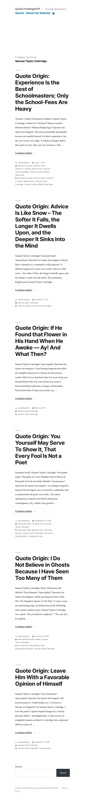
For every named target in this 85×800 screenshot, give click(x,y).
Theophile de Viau (35, 536)
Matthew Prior (37, 530)
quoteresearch (24, 163)
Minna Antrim (37, 169)
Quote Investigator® (27, 8)
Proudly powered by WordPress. (45, 788)
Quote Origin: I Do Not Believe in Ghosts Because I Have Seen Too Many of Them (42, 568)
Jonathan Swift (38, 524)
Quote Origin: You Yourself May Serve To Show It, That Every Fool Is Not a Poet (40, 449)
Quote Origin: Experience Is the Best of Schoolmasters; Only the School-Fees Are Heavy (42, 92)
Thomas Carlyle (36, 172)
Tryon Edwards (45, 748)
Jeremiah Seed (24, 306)
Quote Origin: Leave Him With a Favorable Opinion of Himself (42, 677)
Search (19, 13)
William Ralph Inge (45, 184)
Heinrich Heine (39, 166)
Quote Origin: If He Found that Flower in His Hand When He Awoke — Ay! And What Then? (41, 341)
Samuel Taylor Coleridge (28, 303)
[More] (53, 13)
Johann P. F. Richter (23, 169)
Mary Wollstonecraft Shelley (29, 639)
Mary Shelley (34, 645)
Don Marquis (23, 645)
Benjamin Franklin (25, 166)
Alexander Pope (24, 524)
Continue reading (25, 152)
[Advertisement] (42, 38)
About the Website (38, 13)
